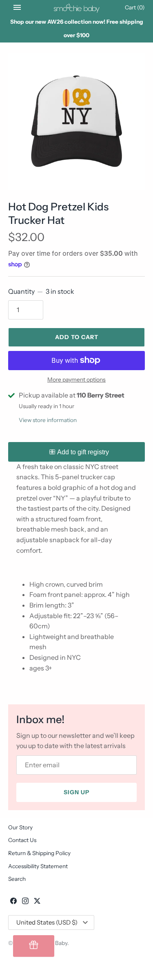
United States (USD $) (47, 922)
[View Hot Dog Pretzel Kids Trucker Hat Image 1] (76, 121)
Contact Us (22, 840)
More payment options (76, 379)
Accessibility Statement (38, 866)
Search (17, 879)
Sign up (76, 792)
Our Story (20, 827)
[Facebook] (13, 902)
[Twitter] (37, 902)
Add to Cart (76, 337)
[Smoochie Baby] (76, 7)
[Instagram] (25, 902)
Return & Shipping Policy (39, 853)
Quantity (41, 291)
